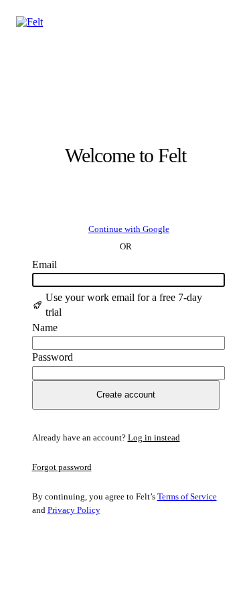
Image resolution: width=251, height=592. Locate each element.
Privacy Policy (74, 510)
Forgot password (62, 467)
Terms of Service (187, 496)
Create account (125, 395)
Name (45, 327)
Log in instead (154, 437)
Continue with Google (128, 229)
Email (44, 264)
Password (52, 357)
